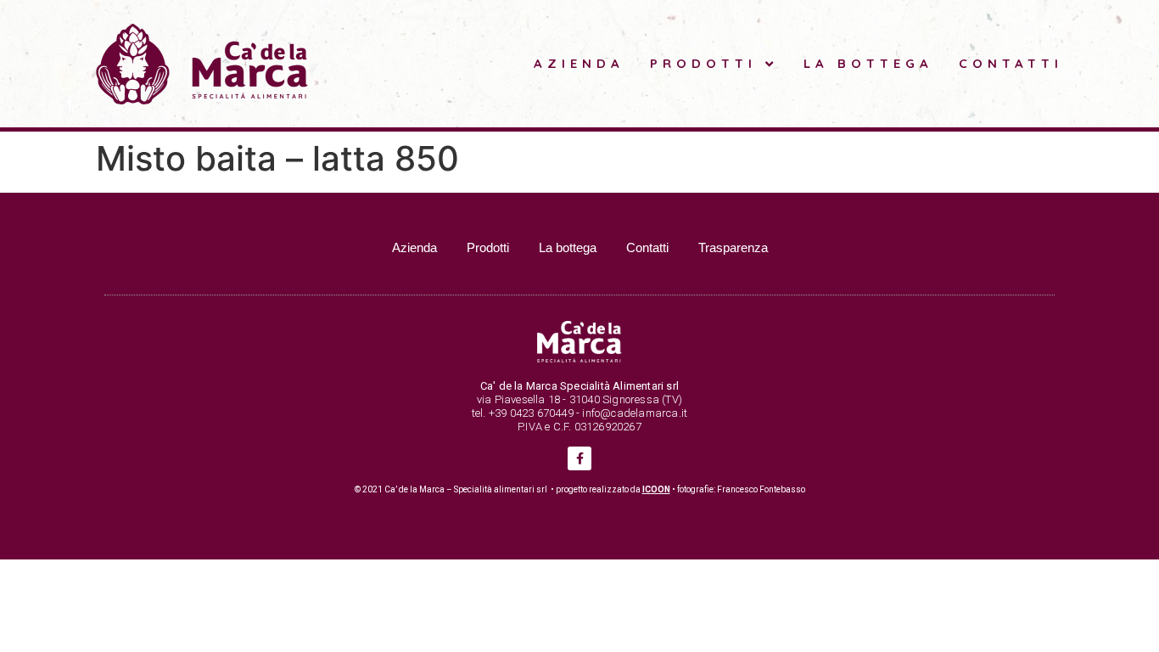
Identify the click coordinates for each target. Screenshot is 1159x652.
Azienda (579, 63)
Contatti (1011, 63)
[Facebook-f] (579, 458)
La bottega (868, 63)
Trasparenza (733, 247)
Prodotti (703, 63)
